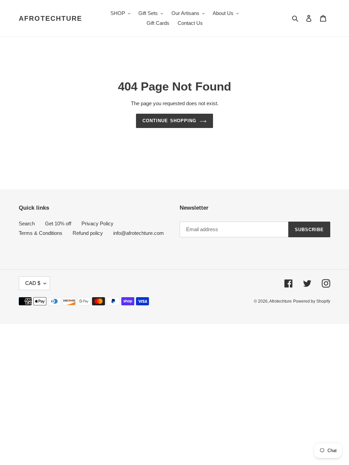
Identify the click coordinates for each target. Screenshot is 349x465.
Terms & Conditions (40, 233)
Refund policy (88, 233)
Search (27, 223)
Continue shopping (169, 120)
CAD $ (32, 283)
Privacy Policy (97, 223)
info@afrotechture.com (138, 233)
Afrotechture (50, 18)
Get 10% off (58, 223)
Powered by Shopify (311, 301)
